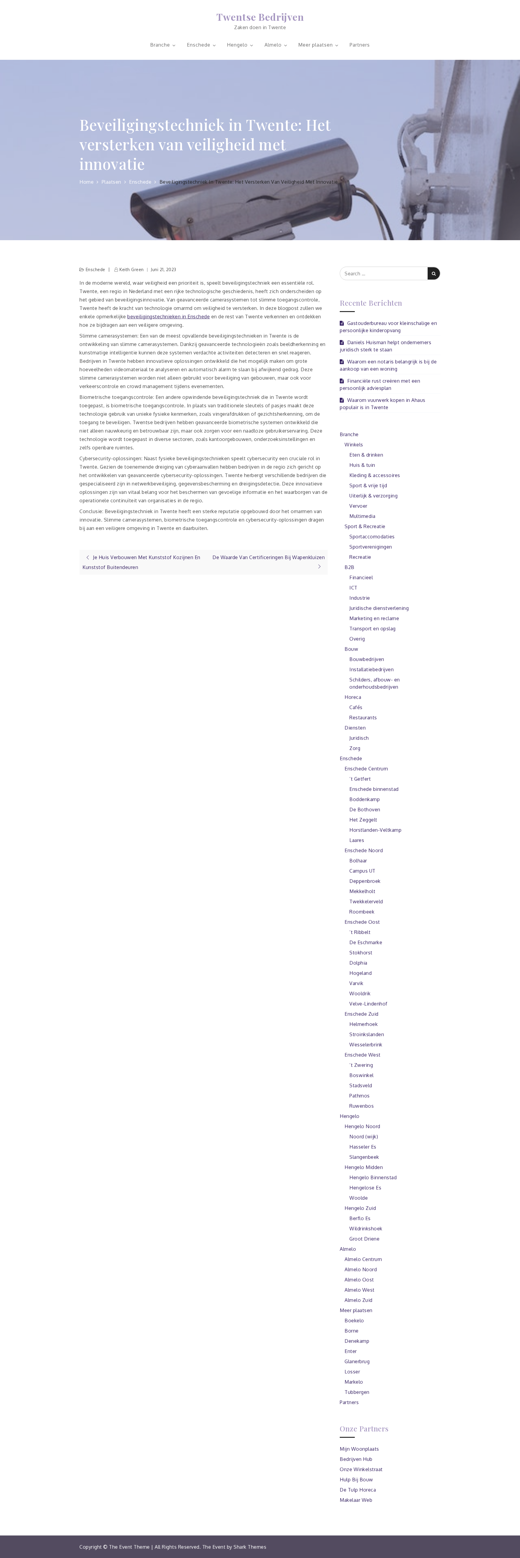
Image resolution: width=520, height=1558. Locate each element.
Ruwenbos (361, 1106)
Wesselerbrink (365, 1045)
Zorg (354, 748)
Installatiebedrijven (371, 669)
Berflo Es (360, 1218)
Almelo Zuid (359, 1300)
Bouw (351, 649)
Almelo (273, 45)
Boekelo (354, 1321)
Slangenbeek (364, 1157)
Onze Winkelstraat (361, 1469)
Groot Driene (364, 1239)
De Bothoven (364, 810)
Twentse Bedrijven (260, 16)
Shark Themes (250, 1547)
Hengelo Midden (364, 1167)
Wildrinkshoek (365, 1229)
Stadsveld (360, 1085)
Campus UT (362, 871)
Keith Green (131, 269)
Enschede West (363, 1055)
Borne (352, 1331)
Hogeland (360, 973)
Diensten (355, 728)
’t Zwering (361, 1065)
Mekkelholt (362, 891)
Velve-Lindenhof (368, 1004)
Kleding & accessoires (374, 475)
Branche (160, 45)
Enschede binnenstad (374, 789)
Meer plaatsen (315, 45)
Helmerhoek (363, 1024)
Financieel (361, 577)
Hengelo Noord (362, 1126)
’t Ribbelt (359, 932)
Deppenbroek (365, 881)
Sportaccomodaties (372, 537)
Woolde (358, 1198)
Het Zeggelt (363, 820)
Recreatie (360, 557)
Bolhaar (358, 861)
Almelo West (360, 1290)
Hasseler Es (362, 1147)
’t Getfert (360, 779)
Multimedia (362, 516)
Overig (357, 639)
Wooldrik (359, 993)
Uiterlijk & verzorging (373, 496)
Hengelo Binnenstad (373, 1177)
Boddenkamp (364, 799)
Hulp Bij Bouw (356, 1480)
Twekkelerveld (366, 901)
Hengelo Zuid (360, 1208)
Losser (352, 1372)
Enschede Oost (362, 922)
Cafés (356, 707)
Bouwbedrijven (366, 659)
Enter (351, 1351)
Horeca (353, 697)
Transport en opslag (372, 629)
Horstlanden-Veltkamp (375, 830)
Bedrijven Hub (356, 1459)
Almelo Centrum (363, 1259)
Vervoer (358, 506)
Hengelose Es (365, 1188)
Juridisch (359, 738)
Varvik (356, 983)
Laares (356, 840)
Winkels (354, 445)
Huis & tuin (362, 465)
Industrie (359, 598)
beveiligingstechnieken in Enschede (168, 317)
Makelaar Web (356, 1500)
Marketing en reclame (374, 618)
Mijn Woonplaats (359, 1449)
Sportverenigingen (370, 547)
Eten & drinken (366, 455)
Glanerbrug (357, 1361)
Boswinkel (361, 1075)
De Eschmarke (365, 942)
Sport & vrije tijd (368, 485)
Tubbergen (357, 1392)
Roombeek (361, 912)
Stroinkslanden (366, 1034)
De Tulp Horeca (358, 1490)
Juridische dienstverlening (379, 608)
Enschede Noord (364, 850)
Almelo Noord (361, 1269)
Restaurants (363, 718)
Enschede (198, 45)
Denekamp (357, 1341)
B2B (349, 567)
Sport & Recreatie (365, 526)
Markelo (354, 1382)
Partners (360, 45)
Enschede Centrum (366, 769)
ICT (353, 588)
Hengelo (237, 45)
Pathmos (359, 1096)
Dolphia (358, 963)
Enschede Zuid (362, 1014)
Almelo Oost (359, 1280)
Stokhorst (361, 953)
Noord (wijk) (363, 1137)
